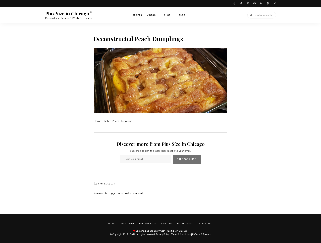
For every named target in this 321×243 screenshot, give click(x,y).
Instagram (247, 3)
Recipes (137, 15)
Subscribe (187, 159)
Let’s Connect (185, 223)
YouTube (254, 3)
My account (206, 223)
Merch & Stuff (147, 223)
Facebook (241, 3)
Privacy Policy (163, 234)
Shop (167, 15)
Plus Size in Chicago (67, 13)
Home (111, 223)
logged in (114, 193)
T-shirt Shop (127, 223)
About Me (166, 223)
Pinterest (267, 3)
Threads (274, 3)
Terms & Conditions (181, 234)
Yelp (261, 3)
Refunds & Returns (201, 234)
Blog (182, 15)
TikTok (234, 3)
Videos (151, 15)
